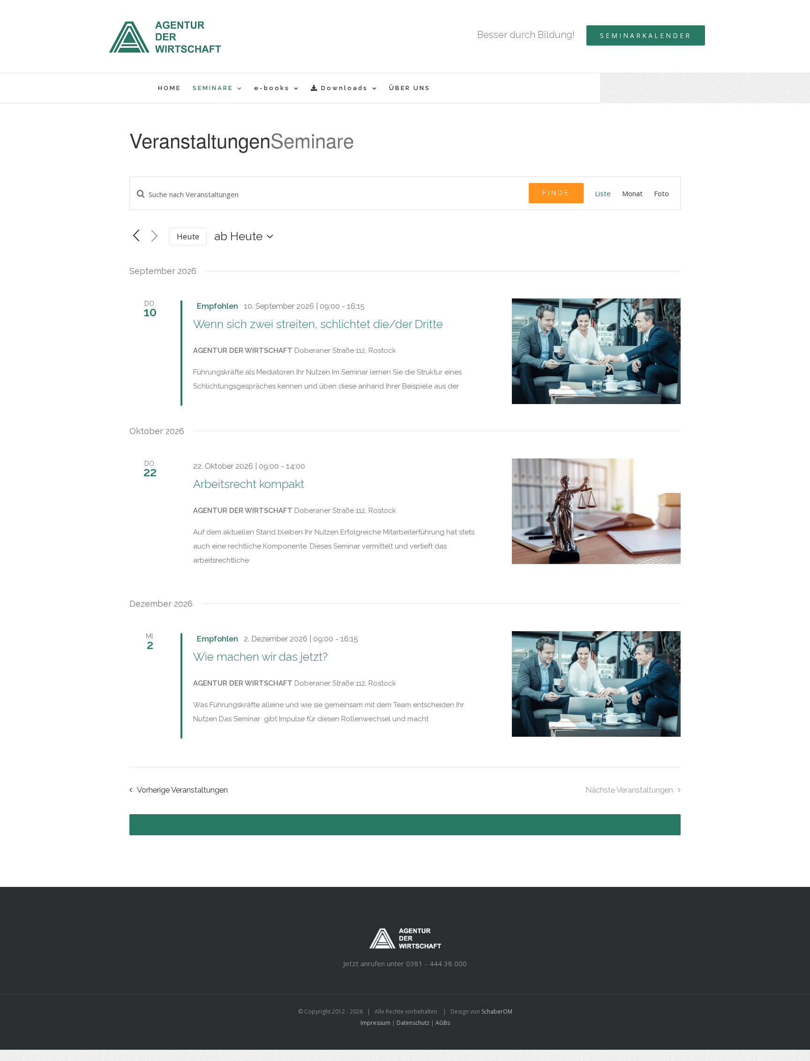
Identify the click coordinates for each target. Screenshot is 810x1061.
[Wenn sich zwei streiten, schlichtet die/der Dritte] (596, 351)
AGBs (442, 1023)
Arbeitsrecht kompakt (248, 484)
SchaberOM (496, 1011)
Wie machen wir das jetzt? (260, 657)
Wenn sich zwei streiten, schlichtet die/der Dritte (318, 324)
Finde (556, 193)
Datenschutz (413, 1023)
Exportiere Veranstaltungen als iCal (566, 824)
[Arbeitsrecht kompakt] (596, 511)
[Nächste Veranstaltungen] (154, 236)
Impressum (375, 1023)
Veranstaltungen (199, 140)
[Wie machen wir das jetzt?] (596, 684)
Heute (188, 236)
